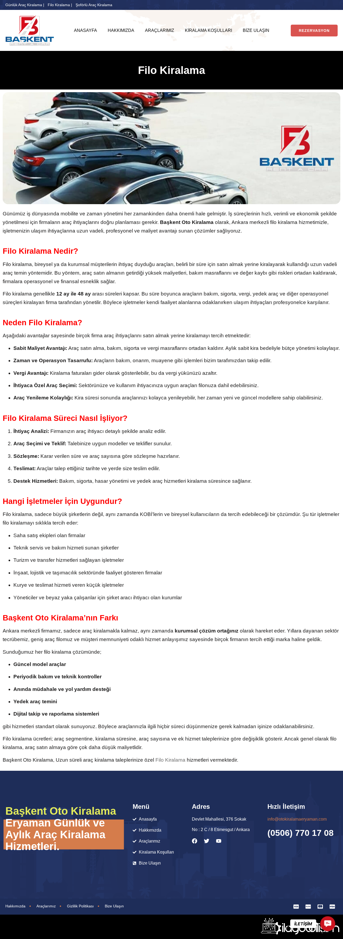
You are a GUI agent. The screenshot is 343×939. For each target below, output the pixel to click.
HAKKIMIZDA (121, 30)
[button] (327, 923)
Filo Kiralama (170, 760)
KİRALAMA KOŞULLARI (208, 30)
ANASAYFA (85, 30)
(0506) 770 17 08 (300, 833)
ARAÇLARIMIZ (159, 30)
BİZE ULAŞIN (256, 30)
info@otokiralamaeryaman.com (297, 819)
